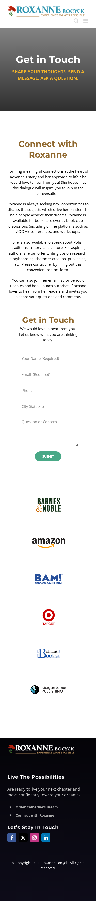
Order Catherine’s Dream (37, 807)
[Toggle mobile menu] (86, 20)
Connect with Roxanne (35, 815)
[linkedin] (45, 837)
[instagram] (34, 837)
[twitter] (23, 837)
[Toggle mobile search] (76, 20)
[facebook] (11, 837)
